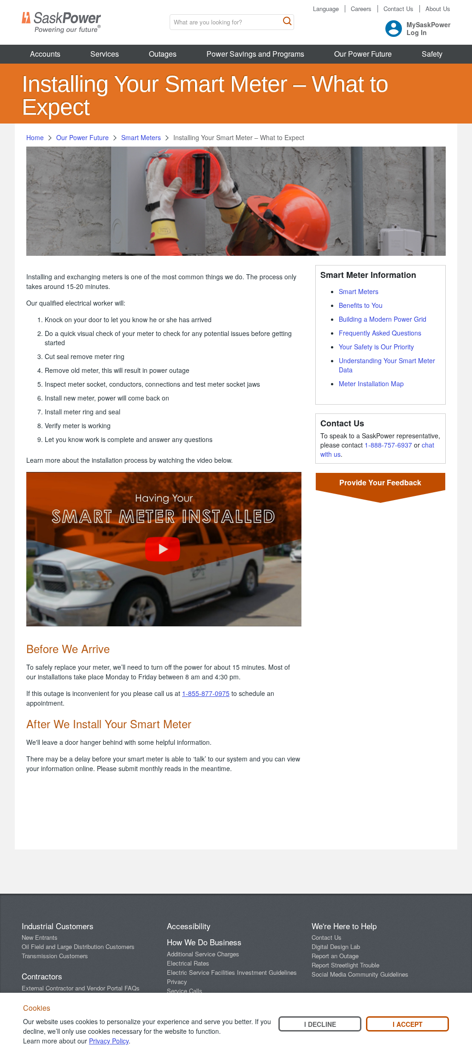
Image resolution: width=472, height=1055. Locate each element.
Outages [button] (163, 53)
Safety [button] (432, 53)
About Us (437, 8)
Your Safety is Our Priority (376, 346)
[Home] (61, 22)
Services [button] (104, 53)
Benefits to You (361, 305)
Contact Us (398, 8)
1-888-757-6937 (388, 444)
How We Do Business (204, 942)
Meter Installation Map (371, 383)
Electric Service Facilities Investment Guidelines (232, 972)
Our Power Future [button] (363, 53)
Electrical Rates (188, 963)
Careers (361, 8)
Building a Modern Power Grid (382, 319)
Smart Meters (141, 137)
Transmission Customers (55, 955)
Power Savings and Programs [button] (255, 53)
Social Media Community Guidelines (360, 974)
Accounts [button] (45, 53)
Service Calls (184, 990)
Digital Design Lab (336, 946)
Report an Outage (335, 955)
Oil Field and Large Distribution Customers (78, 946)
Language (326, 8)
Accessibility (189, 925)
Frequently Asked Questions (380, 332)
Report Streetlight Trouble (345, 965)
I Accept (408, 1024)
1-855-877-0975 (206, 693)
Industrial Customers (58, 925)
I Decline (320, 1024)
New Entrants (40, 937)
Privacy (177, 981)
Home (35, 137)
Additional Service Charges (203, 953)
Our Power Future (82, 137)
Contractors (42, 976)
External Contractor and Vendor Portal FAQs (81, 988)
